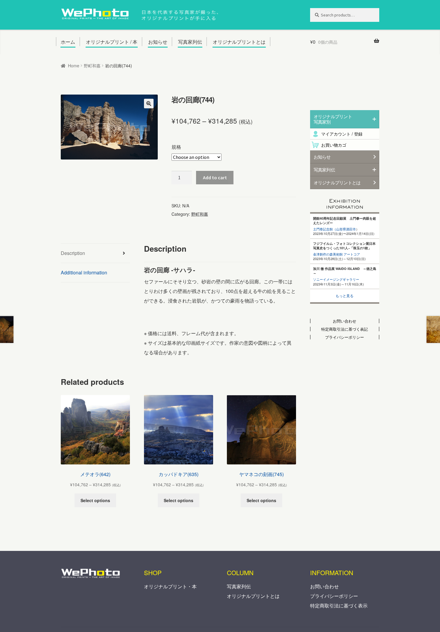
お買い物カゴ (333, 145)
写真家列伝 (190, 41)
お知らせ (157, 41)
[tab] (95, 253)
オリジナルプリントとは (239, 41)
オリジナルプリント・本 (170, 586)
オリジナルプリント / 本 (111, 41)
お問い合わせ (324, 586)
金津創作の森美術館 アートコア (336, 254)
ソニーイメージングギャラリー (336, 279)
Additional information (84, 272)
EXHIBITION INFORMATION (344, 202)
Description (73, 253)
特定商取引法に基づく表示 (339, 605)
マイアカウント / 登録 (341, 134)
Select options (95, 500)
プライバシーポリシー (334, 595)
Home (73, 66)
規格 (176, 146)
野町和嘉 (92, 66)
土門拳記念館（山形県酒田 (333, 229)
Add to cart (215, 177)
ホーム (68, 41)
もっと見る (344, 295)
